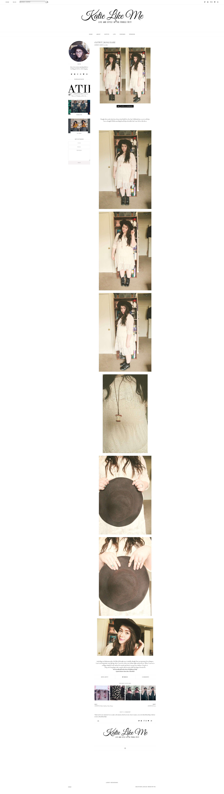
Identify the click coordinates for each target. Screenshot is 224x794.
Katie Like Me (143, 786)
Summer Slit (79, 114)
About (98, 34)
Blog (14, 2)
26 (118, 106)
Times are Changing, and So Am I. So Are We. (79, 96)
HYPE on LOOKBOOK (127, 106)
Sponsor (132, 34)
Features (122, 34)
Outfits (106, 34)
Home (7, 2)
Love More (79, 133)
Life (114, 34)
